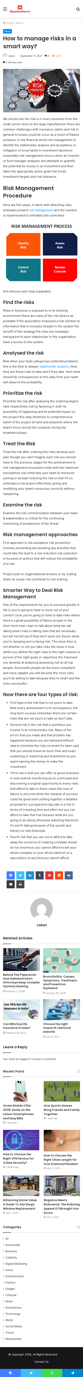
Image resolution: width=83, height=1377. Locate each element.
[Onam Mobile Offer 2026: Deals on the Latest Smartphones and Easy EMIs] (21, 1091)
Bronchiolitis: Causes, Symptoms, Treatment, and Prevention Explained (60, 982)
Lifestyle (11, 1295)
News (19, 22)
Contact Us (41, 1361)
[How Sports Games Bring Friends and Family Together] (62, 1091)
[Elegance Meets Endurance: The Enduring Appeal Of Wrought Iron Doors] (62, 1185)
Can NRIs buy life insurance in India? (17, 1026)
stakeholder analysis (54, 366)
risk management (41, 210)
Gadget (10, 1288)
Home (9, 22)
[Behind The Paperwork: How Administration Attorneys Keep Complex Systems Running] (21, 959)
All (6, 1238)
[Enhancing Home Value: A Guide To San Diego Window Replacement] (21, 1185)
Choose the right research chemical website (57, 1028)
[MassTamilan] (20, 9)
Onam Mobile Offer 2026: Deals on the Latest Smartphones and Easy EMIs (18, 1112)
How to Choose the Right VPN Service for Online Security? (18, 1158)
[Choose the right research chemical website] (61, 1009)
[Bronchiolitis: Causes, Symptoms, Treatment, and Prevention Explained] (61, 960)
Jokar (11, 55)
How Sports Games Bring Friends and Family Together (62, 1110)
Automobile (12, 1245)
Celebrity (11, 1257)
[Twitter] (20, 875)
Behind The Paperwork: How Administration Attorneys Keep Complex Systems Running (21, 980)
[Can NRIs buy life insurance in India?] (21, 1009)
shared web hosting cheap (70, 1355)
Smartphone (13, 1307)
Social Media (13, 1326)
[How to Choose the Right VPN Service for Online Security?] (21, 1140)
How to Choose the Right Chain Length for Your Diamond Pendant (61, 1159)
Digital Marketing (16, 1263)
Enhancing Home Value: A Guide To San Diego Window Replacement (20, 1204)
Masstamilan (13, 1338)
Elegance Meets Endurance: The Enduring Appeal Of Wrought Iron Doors (62, 1206)
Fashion (10, 1282)
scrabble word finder (63, 1355)
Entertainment (14, 1276)
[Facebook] (11, 875)
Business (11, 1251)
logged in (25, 1059)
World (9, 1320)
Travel (9, 1332)
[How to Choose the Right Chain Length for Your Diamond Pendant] (62, 1141)
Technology (13, 1313)
